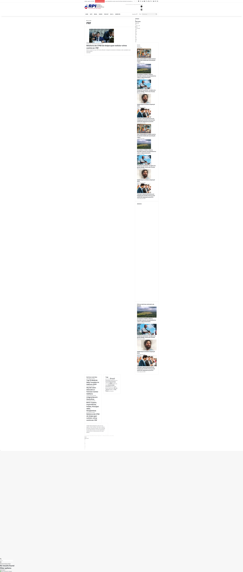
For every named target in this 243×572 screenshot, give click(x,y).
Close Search (2, 569)
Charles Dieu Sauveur (90, 43)
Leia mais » (88, 52)
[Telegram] (84, 446)
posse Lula (107, 388)
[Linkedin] (84, 442)
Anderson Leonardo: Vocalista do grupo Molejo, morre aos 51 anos (146, 90)
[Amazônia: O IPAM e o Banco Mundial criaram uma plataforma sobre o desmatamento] (144, 73)
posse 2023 (113, 386)
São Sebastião (111, 391)
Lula (110, 383)
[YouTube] (84, 443)
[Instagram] (84, 444)
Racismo (112, 388)
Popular (138, 44)
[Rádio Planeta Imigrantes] (96, 6)
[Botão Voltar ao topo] (0, 450)
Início (88, 20)
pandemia (108, 386)
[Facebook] (84, 439)
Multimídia (111, 385)
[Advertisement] (147, 252)
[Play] (141, 7)
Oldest (9, 563)
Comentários (139, 47)
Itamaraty (106, 383)
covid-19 (112, 380)
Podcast (106, 14)
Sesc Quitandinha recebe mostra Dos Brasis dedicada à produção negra (146, 60)
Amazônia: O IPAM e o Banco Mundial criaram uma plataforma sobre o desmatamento (146, 76)
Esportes (116, 380)
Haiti (91, 14)
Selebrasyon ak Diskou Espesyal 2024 (146, 105)
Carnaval (107, 380)
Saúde (111, 389)
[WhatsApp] (84, 448)
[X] (84, 441)
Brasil (95, 14)
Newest (6, 563)
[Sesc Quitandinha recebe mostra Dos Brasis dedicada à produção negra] (144, 57)
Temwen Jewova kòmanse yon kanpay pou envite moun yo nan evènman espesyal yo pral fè (146, 120)
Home (86, 14)
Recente (138, 46)
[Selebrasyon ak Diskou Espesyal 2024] (144, 102)
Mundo (100, 14)
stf (113, 389)
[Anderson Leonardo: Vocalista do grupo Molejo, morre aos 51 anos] (144, 88)
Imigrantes (112, 382)
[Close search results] (1, 562)
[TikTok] (84, 447)
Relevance (2, 563)
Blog (111, 14)
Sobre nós (117, 14)
